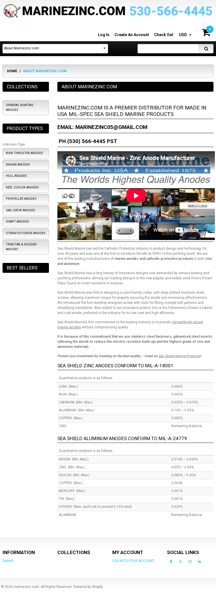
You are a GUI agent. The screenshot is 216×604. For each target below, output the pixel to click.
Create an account (131, 34)
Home (12, 71)
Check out (163, 34)
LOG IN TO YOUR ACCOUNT (133, 561)
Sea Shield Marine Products (179, 356)
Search (8, 561)
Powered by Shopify (88, 587)
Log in (103, 34)
